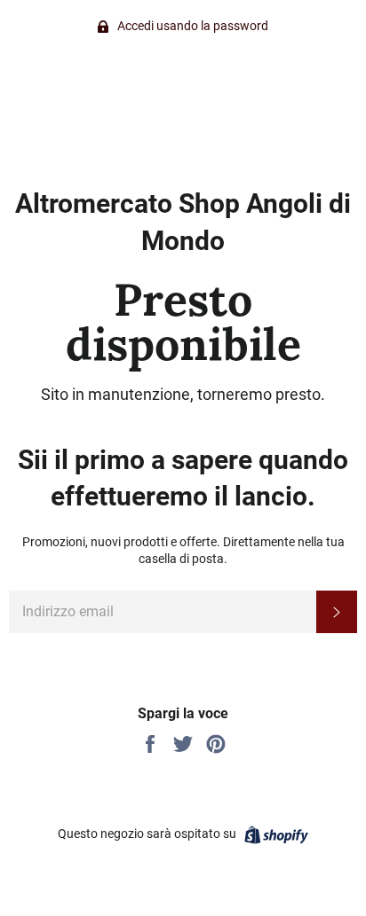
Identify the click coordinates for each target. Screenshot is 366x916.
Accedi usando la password (191, 26)
